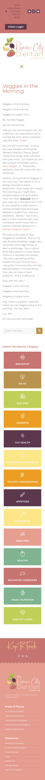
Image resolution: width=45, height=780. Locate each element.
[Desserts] (22, 416)
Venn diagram (10, 166)
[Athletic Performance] (22, 475)
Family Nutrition (22, 599)
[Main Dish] (22, 534)
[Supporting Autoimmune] (22, 455)
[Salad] (22, 376)
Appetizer (22, 501)
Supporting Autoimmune (22, 462)
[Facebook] (29, 11)
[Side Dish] (22, 396)
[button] (22, 66)
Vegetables (22, 521)
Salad (22, 383)
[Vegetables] (22, 514)
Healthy (22, 560)
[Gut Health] (22, 435)
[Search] (39, 331)
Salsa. (34, 262)
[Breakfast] (22, 357)
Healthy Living (22, 619)
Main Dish (22, 540)
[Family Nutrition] (22, 593)
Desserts (22, 423)
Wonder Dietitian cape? (15, 229)
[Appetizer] (22, 494)
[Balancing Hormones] (22, 573)
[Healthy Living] (22, 612)
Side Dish (22, 403)
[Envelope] (38, 11)
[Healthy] (22, 553)
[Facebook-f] (19, 656)
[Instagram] (34, 11)
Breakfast (22, 364)
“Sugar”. (23, 140)
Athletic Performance (22, 482)
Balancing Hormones (22, 580)
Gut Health (22, 442)
